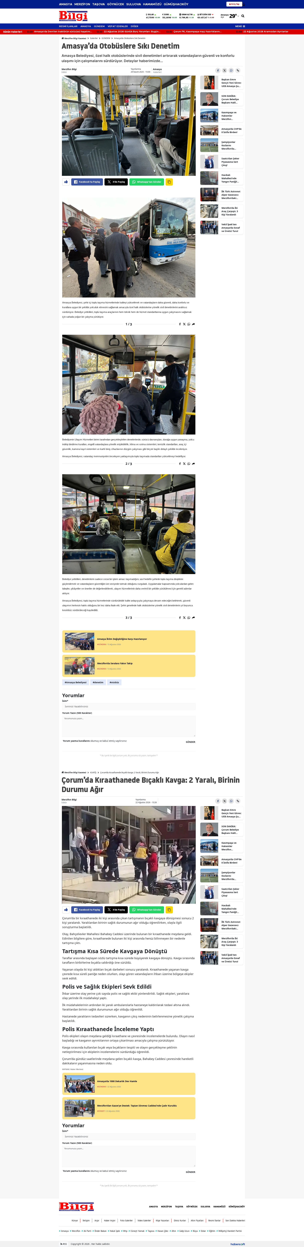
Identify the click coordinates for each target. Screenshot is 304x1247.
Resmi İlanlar (214, 1220)
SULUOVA (133, 4)
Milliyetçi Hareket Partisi (229, 1231)
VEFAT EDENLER (118, 26)
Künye (75, 1220)
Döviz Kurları (180, 1220)
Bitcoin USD (205, 15)
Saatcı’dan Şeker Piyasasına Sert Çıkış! (230, 162)
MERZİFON (82, 4)
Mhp (124, 1231)
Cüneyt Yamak (136, 1231)
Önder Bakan (99, 1231)
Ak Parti (86, 1231)
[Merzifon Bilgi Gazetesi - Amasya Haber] (76, 1206)
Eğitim (211, 1231)
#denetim (98, 682)
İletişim (86, 1220)
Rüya (194, 1231)
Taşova (150, 1231)
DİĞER (134, 26)
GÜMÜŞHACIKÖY (176, 4)
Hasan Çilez (161, 1231)
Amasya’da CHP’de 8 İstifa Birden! (231, 130)
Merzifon (75, 1231)
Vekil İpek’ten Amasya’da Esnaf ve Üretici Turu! (231, 228)
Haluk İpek (114, 1231)
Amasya (157, 69)
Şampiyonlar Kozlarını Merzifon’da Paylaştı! (228, 145)
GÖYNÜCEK (115, 4)
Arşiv (97, 1220)
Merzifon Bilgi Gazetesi (75, 38)
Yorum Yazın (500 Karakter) (77, 712)
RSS (64, 1243)
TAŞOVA (98, 4)
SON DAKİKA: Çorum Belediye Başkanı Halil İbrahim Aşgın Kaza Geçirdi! (230, 99)
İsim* (65, 700)
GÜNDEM (99, 26)
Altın (173, 1231)
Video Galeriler (144, 1220)
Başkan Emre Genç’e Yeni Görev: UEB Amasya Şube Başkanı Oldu (231, 83)
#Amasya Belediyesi (75, 682)
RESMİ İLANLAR (68, 26)
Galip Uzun (183, 1231)
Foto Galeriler (126, 1220)
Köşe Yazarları (162, 1220)
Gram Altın (187, 15)
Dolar (151, 15)
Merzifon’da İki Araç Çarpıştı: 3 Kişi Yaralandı (230, 211)
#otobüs (114, 682)
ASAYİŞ (93, 772)
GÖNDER (190, 741)
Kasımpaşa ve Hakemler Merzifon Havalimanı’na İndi (229, 116)
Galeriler (94, 38)
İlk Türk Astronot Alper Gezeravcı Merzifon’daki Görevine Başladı (231, 195)
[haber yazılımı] (238, 1244)
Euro (166, 15)
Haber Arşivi (109, 1220)
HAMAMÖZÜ (152, 4)
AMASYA (65, 4)
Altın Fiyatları (197, 1220)
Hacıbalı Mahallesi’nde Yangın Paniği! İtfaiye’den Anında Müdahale (231, 178)
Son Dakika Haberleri (235, 1220)
